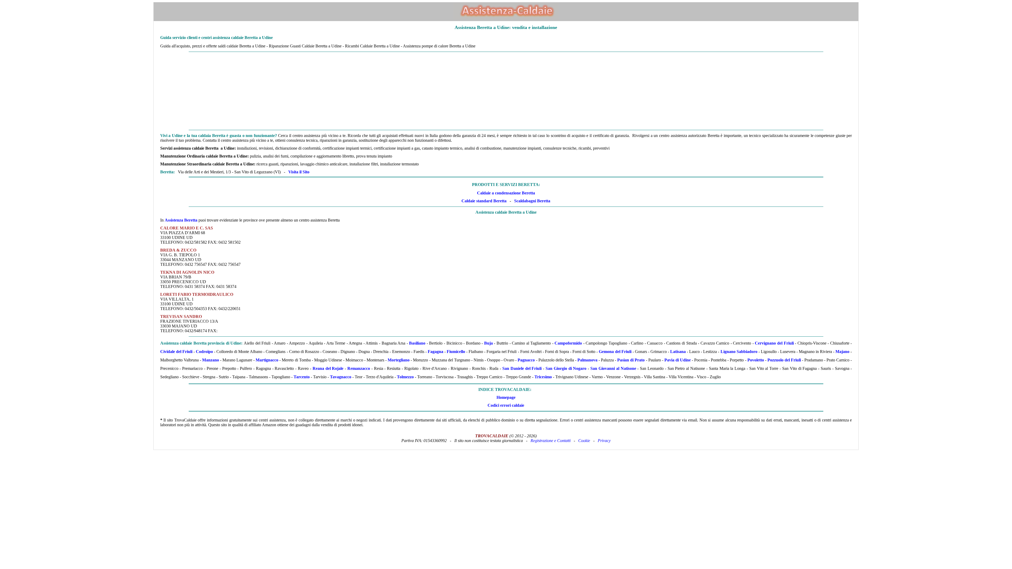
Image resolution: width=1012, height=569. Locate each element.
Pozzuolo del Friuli (784, 360)
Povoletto (755, 360)
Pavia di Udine (677, 360)
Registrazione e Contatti (551, 440)
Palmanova (587, 360)
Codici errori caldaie (506, 405)
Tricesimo (543, 377)
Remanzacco (358, 368)
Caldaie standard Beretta (484, 201)
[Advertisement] (312, 91)
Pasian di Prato (631, 360)
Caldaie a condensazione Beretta (506, 193)
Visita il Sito (298, 172)
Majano (842, 351)
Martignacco (267, 360)
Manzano (210, 360)
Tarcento (302, 377)
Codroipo (204, 351)
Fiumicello (456, 351)
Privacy (604, 440)
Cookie (584, 440)
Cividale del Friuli (176, 351)
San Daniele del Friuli (522, 368)
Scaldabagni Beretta (532, 201)
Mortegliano (399, 360)
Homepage (506, 397)
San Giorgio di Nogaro (566, 368)
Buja (488, 343)
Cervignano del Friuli (774, 343)
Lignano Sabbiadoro (739, 351)
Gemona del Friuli (615, 351)
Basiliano (417, 343)
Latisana (678, 351)
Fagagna (435, 351)
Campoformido (568, 343)
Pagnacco (526, 360)
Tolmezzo (405, 377)
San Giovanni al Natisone (613, 368)
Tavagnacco (340, 377)
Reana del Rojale (328, 368)
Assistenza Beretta (181, 220)
